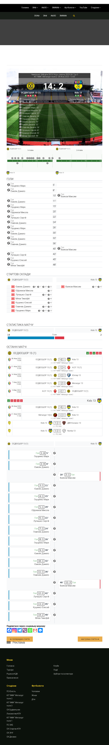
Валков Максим (68, 196)
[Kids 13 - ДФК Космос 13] (54, 424)
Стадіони (95, 8)
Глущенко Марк (18, 186)
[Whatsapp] (30, 630)
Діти (33, 699)
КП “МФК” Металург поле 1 (15, 719)
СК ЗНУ (10, 733)
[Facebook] (9, 630)
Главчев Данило (18, 223)
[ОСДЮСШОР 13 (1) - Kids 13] (54, 361)
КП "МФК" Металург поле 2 (45, 77)
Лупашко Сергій (18, 217)
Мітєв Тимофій (17, 265)
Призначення (12, 678)
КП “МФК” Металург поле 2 (15, 697)
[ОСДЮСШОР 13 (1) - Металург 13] (54, 384)
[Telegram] (19, 630)
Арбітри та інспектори (63, 674)
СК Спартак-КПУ (14, 729)
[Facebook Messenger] (40, 630)
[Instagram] (14, 630)
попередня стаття (21, 639)
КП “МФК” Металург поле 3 (15, 704)
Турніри (10, 670)
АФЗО (44, 8)
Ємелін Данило (18, 191)
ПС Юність (11, 691)
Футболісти (69, 8)
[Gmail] (35, 630)
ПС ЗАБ (10, 725)
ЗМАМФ (56, 8)
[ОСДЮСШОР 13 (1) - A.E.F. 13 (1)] (54, 369)
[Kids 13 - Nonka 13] (54, 432)
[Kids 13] (78, 88)
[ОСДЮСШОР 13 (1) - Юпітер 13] (54, 376)
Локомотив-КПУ (14, 714)
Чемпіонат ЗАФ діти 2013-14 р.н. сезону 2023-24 (51, 74)
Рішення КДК (12, 674)
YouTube (83, 8)
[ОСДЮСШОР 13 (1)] (31, 88)
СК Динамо (11, 737)
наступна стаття (89, 639)
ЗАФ (34, 8)
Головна (25, 8)
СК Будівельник (13, 710)
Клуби (56, 666)
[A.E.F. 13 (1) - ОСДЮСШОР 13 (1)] (54, 392)
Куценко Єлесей (19, 260)
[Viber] (24, 630)
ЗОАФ (36, 16)
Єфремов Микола (19, 212)
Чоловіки (36, 691)
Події (56, 670)
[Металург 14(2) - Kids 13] (54, 416)
